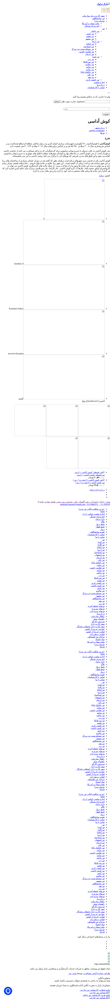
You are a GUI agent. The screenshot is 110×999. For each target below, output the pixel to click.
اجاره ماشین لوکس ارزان (93, 514)
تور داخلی (95, 31)
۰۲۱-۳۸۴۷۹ (104, 504)
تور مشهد (90, 39)
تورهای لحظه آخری (96, 606)
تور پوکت (90, 69)
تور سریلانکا (88, 62)
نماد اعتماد (100, 639)
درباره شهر (100, 128)
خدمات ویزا (99, 21)
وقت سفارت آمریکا (90, 23)
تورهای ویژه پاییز (97, 611)
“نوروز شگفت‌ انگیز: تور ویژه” (91, 509)
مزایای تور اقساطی (96, 637)
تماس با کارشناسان (96, 87)
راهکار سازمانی (98, 616)
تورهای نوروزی (98, 609)
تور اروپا (95, 41)
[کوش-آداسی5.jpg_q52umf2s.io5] (62, 467)
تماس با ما (100, 537)
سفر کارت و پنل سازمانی (93, 16)
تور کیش (90, 34)
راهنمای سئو (99, 619)
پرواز (102, 529)
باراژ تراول (100, 519)
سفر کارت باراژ (98, 624)
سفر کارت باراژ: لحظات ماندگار (90, 626)
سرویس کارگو (98, 621)
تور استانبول (88, 46)
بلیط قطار (100, 527)
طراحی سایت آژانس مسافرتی (96, 973)
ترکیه (101, 175)
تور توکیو (90, 67)
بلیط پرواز (100, 524)
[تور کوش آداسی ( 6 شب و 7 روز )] (89, 480)
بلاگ (103, 522)
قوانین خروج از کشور (95, 632)
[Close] (109, 92)
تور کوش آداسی (98, 586)
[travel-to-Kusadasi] (94, 467)
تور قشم (90, 36)
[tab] (97, 490)
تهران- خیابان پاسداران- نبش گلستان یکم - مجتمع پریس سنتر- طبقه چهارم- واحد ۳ (74, 502)
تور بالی (90, 75)
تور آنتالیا (90, 44)
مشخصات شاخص (97, 130)
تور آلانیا (101, 545)
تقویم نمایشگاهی (97, 532)
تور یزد (102, 603)
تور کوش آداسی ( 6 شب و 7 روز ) (90, 482)
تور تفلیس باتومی (86, 51)
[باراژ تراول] (103, 4)
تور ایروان (89, 54)
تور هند (91, 77)
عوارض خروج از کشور (95, 629)
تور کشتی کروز (92, 80)
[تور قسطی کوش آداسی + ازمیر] (89, 472)
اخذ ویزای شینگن (91, 26)
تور (103, 28)
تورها (102, 133)
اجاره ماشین (99, 82)
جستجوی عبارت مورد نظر (73, 101)
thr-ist (102, 647)
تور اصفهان (100, 555)
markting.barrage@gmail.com (72, 504)
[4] (94, 435)
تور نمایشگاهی (98, 18)
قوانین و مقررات (97, 634)
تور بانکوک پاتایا (87, 72)
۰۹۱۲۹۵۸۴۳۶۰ (92, 504)
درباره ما (101, 85)
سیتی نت (73, 973)
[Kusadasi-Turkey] (30, 435)
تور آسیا (95, 57)
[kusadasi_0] (62, 435)
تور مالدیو (89, 64)
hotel (102, 511)
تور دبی (90, 59)
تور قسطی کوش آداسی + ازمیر (91, 475)
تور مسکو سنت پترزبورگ (83, 49)
